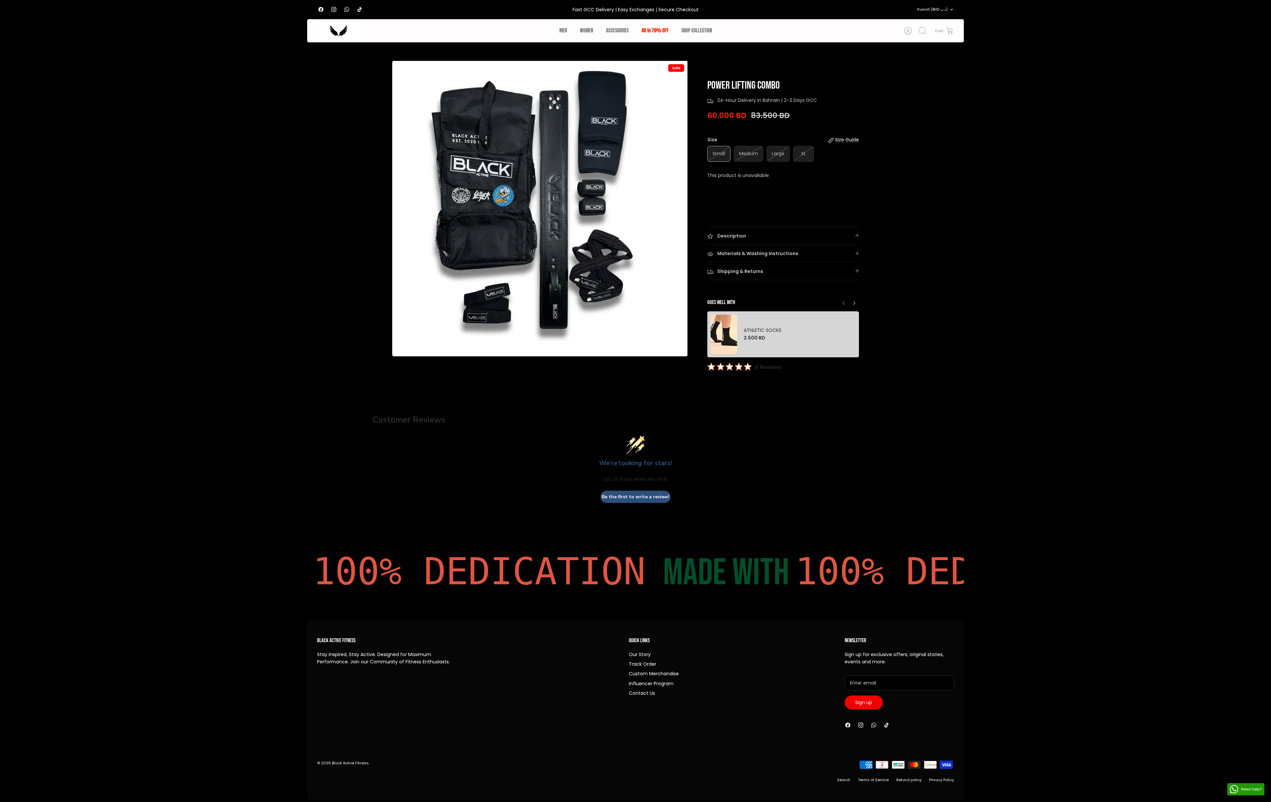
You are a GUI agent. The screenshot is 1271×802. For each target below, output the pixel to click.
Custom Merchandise (654, 673)
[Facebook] (320, 9)
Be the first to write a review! (635, 497)
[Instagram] (333, 9)
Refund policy (908, 779)
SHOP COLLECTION (697, 30)
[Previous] (854, 301)
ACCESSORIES (617, 30)
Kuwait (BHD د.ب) (932, 9)
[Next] (843, 301)
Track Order (642, 664)
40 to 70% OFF (655, 30)
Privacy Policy (941, 779)
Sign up (863, 702)
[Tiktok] (359, 9)
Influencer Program (651, 683)
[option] (540, 208)
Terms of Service (873, 779)
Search (843, 779)
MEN (563, 30)
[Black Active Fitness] (338, 30)
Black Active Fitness (350, 763)
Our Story (640, 654)
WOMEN (586, 30)
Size (712, 140)
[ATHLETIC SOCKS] (724, 334)
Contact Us (642, 693)
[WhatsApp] (346, 9)
